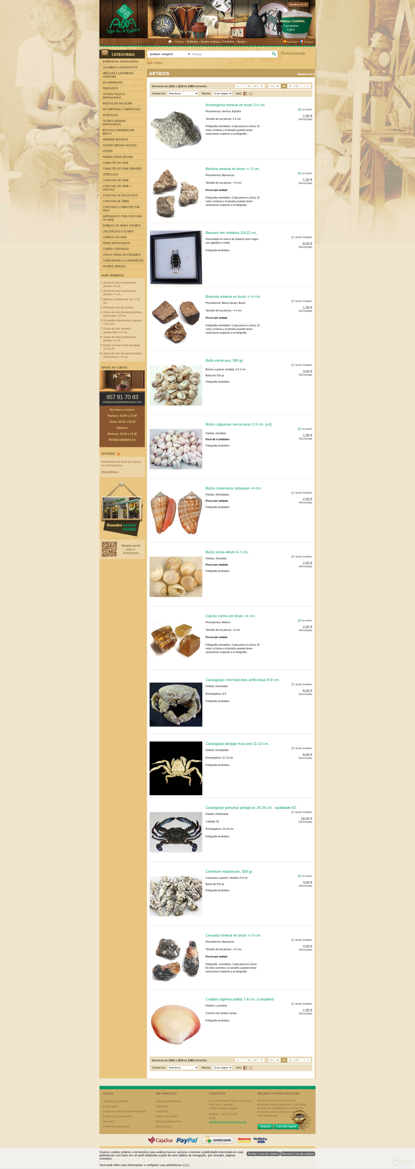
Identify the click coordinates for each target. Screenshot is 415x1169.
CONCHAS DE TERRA (116, 201)
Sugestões (162, 1106)
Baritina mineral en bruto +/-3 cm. (233, 169)
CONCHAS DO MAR (115, 180)
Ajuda (241, 41)
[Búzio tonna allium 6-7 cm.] (176, 577)
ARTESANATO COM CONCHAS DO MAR (122, 218)
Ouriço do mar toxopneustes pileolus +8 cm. (119, 284)
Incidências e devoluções (117, 1116)
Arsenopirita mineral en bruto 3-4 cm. (236, 105)
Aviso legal (162, 1111)
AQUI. (186, 1165)
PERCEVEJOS (110, 88)
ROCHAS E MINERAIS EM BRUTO (118, 132)
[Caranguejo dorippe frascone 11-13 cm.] (176, 768)
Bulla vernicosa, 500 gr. (225, 360)
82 (290, 86)
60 (255, 86)
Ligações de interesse (169, 1101)
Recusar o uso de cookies (297, 1153)
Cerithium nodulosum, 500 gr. (229, 871)
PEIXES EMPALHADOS (116, 243)
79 (271, 86)
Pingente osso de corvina (118, 307)
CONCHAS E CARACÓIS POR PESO (121, 208)
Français (308, 42)
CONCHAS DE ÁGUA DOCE (120, 195)
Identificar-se (296, 4)
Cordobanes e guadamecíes (123, 260)
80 (277, 86)
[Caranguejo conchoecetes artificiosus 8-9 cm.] (176, 705)
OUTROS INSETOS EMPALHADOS (114, 96)
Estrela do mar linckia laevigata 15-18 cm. (121, 347)
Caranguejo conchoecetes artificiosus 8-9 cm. (243, 680)
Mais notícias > (110, 471)
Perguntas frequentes (168, 1121)
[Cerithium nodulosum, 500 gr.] (176, 896)
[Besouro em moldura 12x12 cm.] (176, 257)
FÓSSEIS (108, 151)
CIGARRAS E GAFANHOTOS (120, 67)
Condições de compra (116, 1101)
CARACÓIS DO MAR (115, 162)
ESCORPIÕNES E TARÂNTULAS (121, 109)
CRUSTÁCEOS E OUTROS (118, 231)
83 (296, 86)
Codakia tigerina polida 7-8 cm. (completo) (240, 999)
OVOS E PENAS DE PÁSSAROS (122, 254)
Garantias (108, 1121)
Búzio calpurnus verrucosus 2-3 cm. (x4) (239, 424)
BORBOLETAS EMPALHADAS (120, 61)
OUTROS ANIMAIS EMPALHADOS (114, 122)
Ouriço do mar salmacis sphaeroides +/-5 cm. (117, 330)
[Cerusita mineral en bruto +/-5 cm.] (176, 960)
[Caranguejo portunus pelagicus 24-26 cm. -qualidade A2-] (176, 832)
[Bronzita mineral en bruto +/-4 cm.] (176, 321)
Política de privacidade (116, 1126)
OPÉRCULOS (110, 174)
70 (261, 86)
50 (249, 86)
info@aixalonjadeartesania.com (122, 402)
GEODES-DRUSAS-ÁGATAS (120, 145)
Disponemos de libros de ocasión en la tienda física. (121, 464)
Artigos (179, 41)
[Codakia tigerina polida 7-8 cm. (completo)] (176, 1024)
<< (238, 86)
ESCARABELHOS (113, 82)
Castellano (292, 42)
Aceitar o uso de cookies (263, 1153)
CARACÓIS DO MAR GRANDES (122, 168)
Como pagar (110, 1106)
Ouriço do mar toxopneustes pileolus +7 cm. (119, 293)
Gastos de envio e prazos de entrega (124, 1111)
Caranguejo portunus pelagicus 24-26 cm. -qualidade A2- (251, 807)
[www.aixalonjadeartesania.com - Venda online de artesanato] (123, 19)
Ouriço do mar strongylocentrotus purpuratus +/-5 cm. (122, 314)
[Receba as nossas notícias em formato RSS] (117, 453)
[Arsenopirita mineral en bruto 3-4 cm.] (176, 130)
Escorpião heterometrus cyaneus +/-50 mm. (122, 322)
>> (307, 86)
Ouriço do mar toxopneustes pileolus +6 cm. (119, 339)
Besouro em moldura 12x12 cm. (231, 232)
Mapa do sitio (163, 1126)
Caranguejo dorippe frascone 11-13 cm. (237, 743)
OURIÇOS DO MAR (114, 237)
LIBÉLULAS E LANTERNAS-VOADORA (118, 75)
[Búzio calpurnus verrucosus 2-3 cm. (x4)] (176, 449)
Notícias (192, 41)
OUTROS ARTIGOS (114, 266)
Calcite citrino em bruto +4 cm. (230, 616)
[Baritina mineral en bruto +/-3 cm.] (176, 194)
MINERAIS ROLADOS (115, 139)
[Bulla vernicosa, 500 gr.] (176, 385)
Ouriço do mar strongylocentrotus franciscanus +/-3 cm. (122, 355)
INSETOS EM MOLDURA (117, 103)
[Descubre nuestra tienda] (122, 510)
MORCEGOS (110, 115)
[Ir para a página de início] (170, 41)
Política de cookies (167, 1116)
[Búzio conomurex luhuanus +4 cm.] (176, 513)
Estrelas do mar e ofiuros (121, 225)
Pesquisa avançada (293, 53)
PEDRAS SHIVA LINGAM (118, 157)
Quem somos (210, 41)
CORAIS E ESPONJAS (116, 249)
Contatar (228, 41)
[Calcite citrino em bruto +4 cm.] (176, 641)
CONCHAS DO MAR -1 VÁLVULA (117, 188)
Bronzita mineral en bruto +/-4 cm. (233, 296)
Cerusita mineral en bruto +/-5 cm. (233, 935)
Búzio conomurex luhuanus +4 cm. (234, 488)
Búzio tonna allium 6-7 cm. (227, 552)
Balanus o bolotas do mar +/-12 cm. (121, 301)
